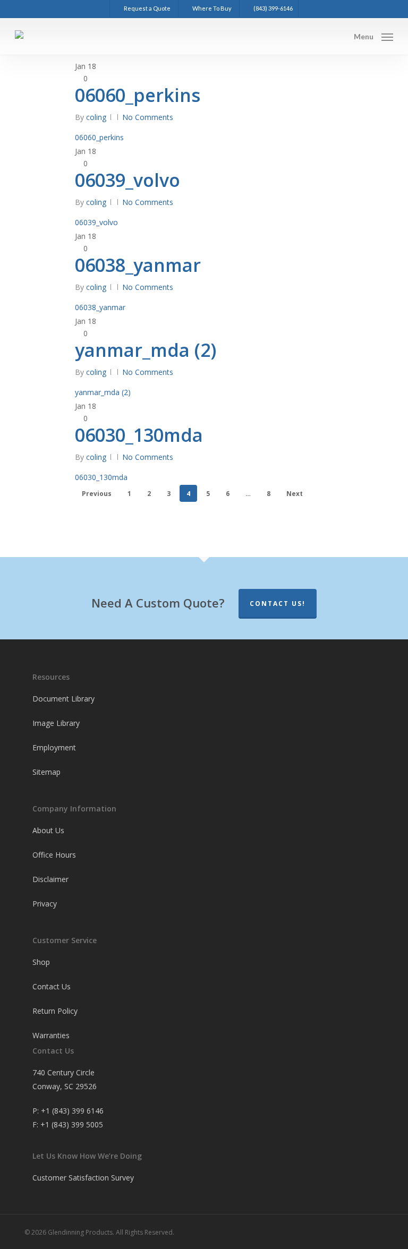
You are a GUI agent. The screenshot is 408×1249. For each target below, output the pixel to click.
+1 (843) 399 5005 (71, 1124)
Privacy (44, 904)
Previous (97, 493)
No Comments (147, 117)
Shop (41, 962)
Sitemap (46, 772)
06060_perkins (137, 95)
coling (96, 117)
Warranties (51, 1035)
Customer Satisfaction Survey (83, 1178)
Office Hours (54, 855)
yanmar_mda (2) (145, 350)
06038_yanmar (138, 265)
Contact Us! (277, 603)
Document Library (63, 699)
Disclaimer (50, 879)
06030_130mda (139, 435)
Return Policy (55, 1011)
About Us (48, 830)
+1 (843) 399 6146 (72, 1111)
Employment (54, 747)
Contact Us (51, 986)
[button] (373, 35)
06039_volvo (127, 180)
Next (294, 493)
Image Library (56, 723)
